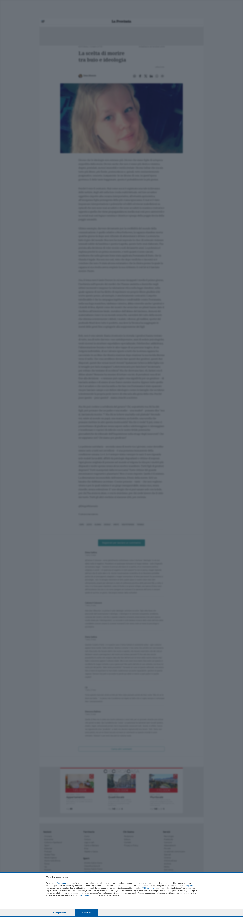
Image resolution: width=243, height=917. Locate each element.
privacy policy (83, 895)
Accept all (86, 913)
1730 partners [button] (61, 883)
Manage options (60, 913)
